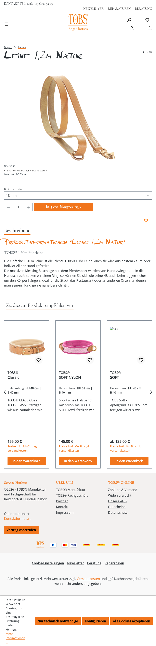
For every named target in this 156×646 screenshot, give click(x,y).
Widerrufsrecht (119, 495)
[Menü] (6, 24)
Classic (13, 377)
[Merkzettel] (147, 20)
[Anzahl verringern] (8, 207)
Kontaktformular (17, 518)
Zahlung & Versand (122, 490)
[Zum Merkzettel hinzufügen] (145, 220)
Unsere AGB (117, 501)
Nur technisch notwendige (58, 621)
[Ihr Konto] (131, 28)
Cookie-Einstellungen (48, 563)
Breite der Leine (13, 189)
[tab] (17, 231)
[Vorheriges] (5, 392)
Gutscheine (117, 507)
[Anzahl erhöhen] (28, 207)
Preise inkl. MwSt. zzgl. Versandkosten (25, 170)
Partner (62, 501)
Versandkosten (88, 578)
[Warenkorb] (148, 28)
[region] (78, 117)
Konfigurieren (95, 621)
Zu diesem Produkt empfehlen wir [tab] (40, 305)
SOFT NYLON (70, 377)
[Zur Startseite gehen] (78, 23)
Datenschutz (118, 512)
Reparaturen (114, 563)
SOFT (114, 377)
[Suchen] (129, 20)
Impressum (65, 512)
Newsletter (75, 563)
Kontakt (62, 507)
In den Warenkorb (63, 207)
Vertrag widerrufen (21, 530)
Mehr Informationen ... (15, 638)
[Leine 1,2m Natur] (78, 117)
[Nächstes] (151, 392)
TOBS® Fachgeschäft (72, 495)
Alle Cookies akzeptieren (131, 621)
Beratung (94, 563)
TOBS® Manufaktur (71, 490)
